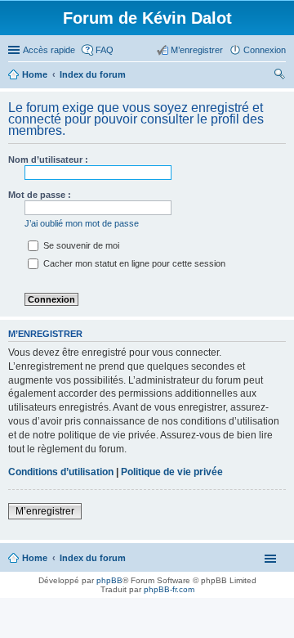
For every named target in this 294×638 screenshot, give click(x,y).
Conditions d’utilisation (61, 472)
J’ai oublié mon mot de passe (81, 223)
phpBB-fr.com (169, 589)
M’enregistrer (45, 511)
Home (34, 558)
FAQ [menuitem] (105, 50)
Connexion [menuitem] (264, 50)
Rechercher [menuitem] (279, 76)
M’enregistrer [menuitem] (197, 50)
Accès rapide (49, 50)
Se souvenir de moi (80, 245)
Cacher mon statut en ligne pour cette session (133, 263)
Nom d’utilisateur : (48, 159)
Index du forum (93, 558)
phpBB (109, 580)
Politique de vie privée (172, 472)
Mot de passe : (39, 195)
